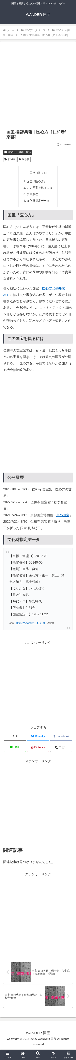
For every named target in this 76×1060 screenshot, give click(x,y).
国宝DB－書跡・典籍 (19, 152)
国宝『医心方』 (37, 181)
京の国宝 (62, 515)
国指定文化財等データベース (30, 623)
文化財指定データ (38, 200)
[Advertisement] (38, 86)
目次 (32, 172)
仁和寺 (11, 159)
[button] (61, 747)
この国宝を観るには (39, 187)
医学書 (25, 159)
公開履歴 (32, 194)
